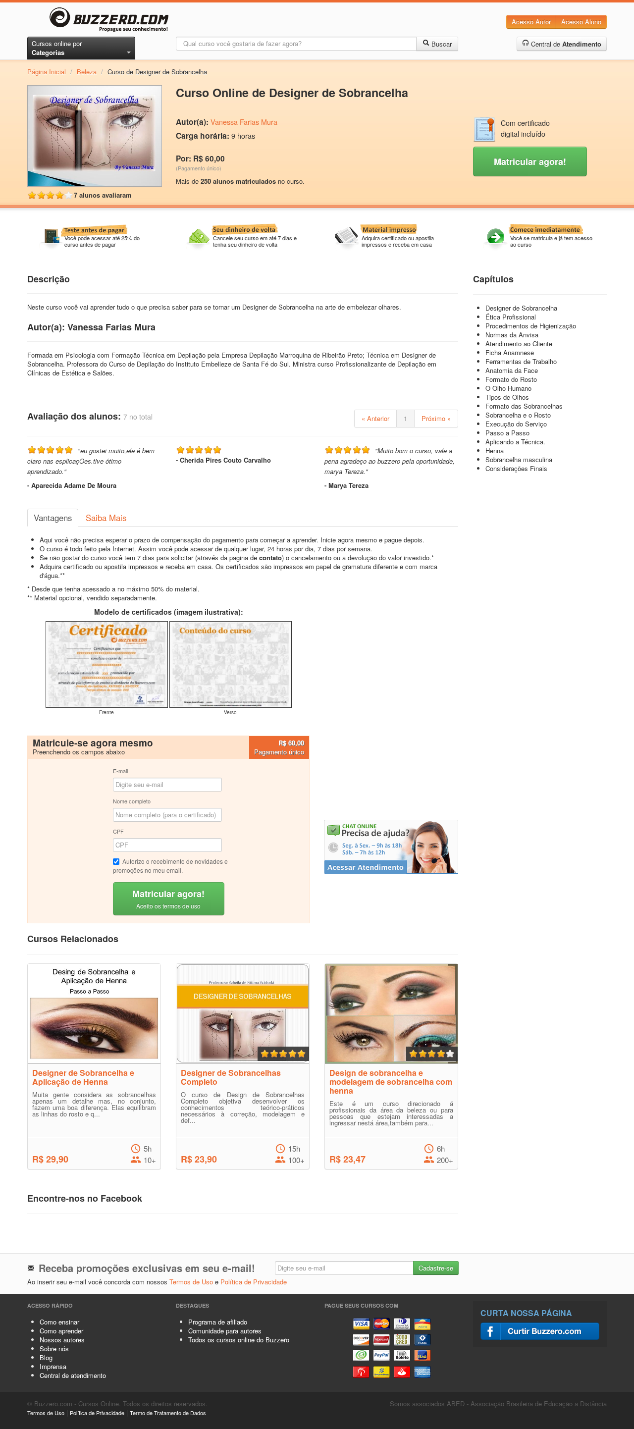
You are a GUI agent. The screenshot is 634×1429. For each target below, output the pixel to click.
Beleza (87, 71)
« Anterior (375, 418)
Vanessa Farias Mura (244, 122)
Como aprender (61, 1330)
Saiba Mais (106, 518)
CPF (118, 831)
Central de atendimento (73, 1375)
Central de (565, 44)
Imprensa (53, 1366)
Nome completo (132, 801)
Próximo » (436, 418)
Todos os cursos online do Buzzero (238, 1339)
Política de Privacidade (253, 1281)
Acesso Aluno (581, 21)
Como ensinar (59, 1321)
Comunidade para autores (225, 1330)
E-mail (120, 771)
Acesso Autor (531, 21)
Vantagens (53, 518)
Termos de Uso (191, 1281)
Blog (46, 1357)
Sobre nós (54, 1348)
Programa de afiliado (217, 1321)
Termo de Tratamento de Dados (168, 1413)
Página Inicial (46, 71)
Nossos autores (62, 1339)
